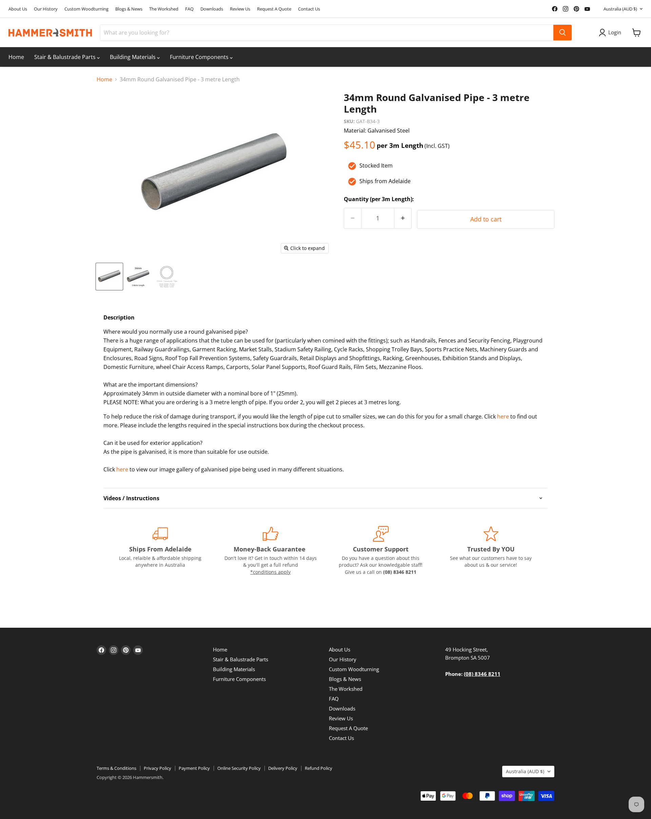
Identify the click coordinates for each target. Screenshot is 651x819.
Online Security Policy (239, 768)
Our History (46, 9)
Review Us (240, 9)
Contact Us (309, 9)
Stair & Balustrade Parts (65, 57)
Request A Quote (274, 9)
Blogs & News (128, 9)
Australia (620, 9)
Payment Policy (194, 768)
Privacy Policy (157, 768)
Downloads (211, 9)
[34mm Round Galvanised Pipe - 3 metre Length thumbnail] (109, 276)
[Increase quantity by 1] (403, 218)
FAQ (189, 9)
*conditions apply (270, 572)
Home (16, 57)
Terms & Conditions (116, 768)
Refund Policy (318, 768)
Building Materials (133, 57)
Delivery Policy (282, 768)
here (503, 416)
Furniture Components (200, 57)
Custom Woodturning (86, 9)
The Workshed (163, 9)
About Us (17, 9)
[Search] (562, 32)
